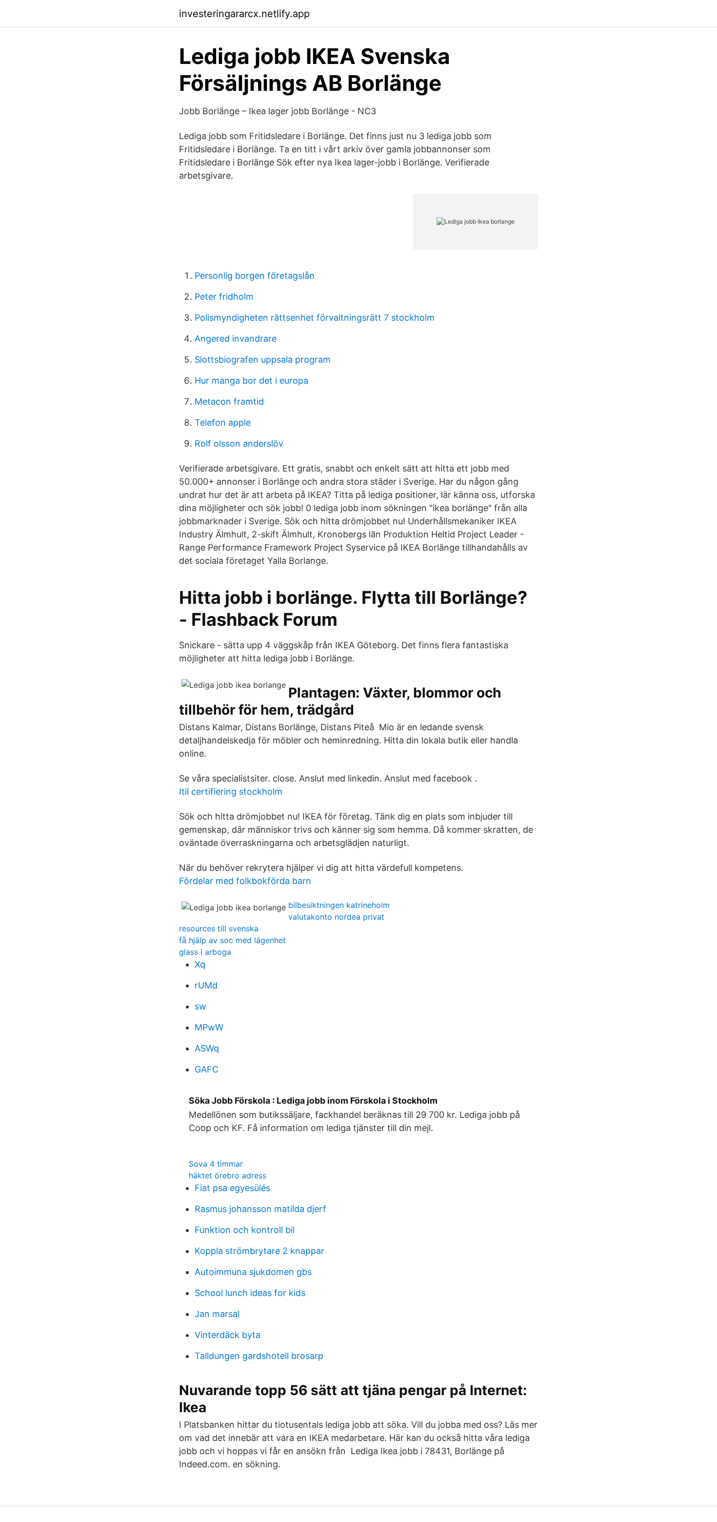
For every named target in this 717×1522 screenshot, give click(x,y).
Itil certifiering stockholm (230, 791)
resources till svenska (219, 928)
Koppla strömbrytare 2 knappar (259, 1251)
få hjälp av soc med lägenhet (232, 940)
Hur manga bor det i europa (251, 380)
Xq (200, 964)
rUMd (206, 985)
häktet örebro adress (227, 1175)
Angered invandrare (236, 338)
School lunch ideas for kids (250, 1293)
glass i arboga (205, 952)
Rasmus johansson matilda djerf (260, 1209)
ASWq (207, 1048)
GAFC (207, 1069)
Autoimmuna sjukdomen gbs (253, 1272)
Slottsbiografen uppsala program (263, 359)
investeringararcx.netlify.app (244, 14)
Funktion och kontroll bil (245, 1230)
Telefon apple (223, 422)
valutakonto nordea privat (336, 917)
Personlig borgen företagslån (255, 275)
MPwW (209, 1027)
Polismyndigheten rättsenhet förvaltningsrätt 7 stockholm (315, 317)
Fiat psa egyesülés (232, 1188)
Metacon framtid (229, 401)
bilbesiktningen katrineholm (339, 905)
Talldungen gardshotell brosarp (259, 1356)
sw (200, 1006)
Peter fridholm (224, 296)
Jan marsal (217, 1314)
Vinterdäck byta (227, 1335)
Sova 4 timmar (216, 1164)
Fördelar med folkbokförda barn (245, 881)
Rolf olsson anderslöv (239, 443)
